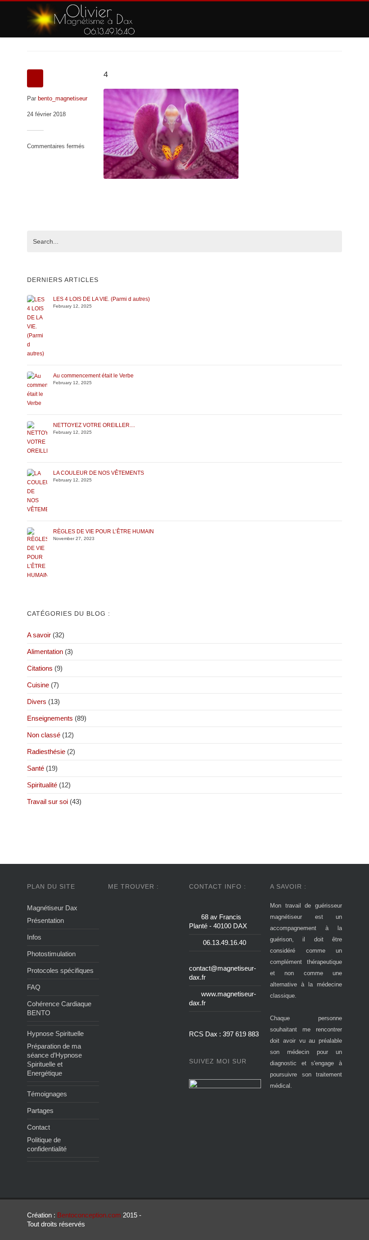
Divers (36, 701)
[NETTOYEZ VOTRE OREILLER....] (37, 437)
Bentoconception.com (89, 1215)
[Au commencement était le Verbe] (37, 389)
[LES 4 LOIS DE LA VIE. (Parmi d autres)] (37, 326)
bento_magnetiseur (62, 98)
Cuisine (38, 685)
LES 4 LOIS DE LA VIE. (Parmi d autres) (101, 299)
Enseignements (50, 718)
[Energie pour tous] (81, 19)
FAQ (33, 987)
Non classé (43, 735)
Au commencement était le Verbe (93, 375)
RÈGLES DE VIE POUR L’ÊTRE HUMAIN (103, 531)
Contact (38, 1127)
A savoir (39, 635)
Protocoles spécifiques (60, 970)
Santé (35, 768)
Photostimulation (51, 954)
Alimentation (45, 651)
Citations (40, 668)
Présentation (45, 920)
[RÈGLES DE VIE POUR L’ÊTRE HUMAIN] (37, 553)
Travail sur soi (47, 801)
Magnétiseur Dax (52, 908)
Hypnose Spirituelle (55, 1033)
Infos (34, 937)
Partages (40, 1110)
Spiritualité (42, 785)
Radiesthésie (46, 751)
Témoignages (47, 1094)
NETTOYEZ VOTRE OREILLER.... (94, 425)
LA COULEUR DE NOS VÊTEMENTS (98, 473)
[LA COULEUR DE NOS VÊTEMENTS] (37, 491)
